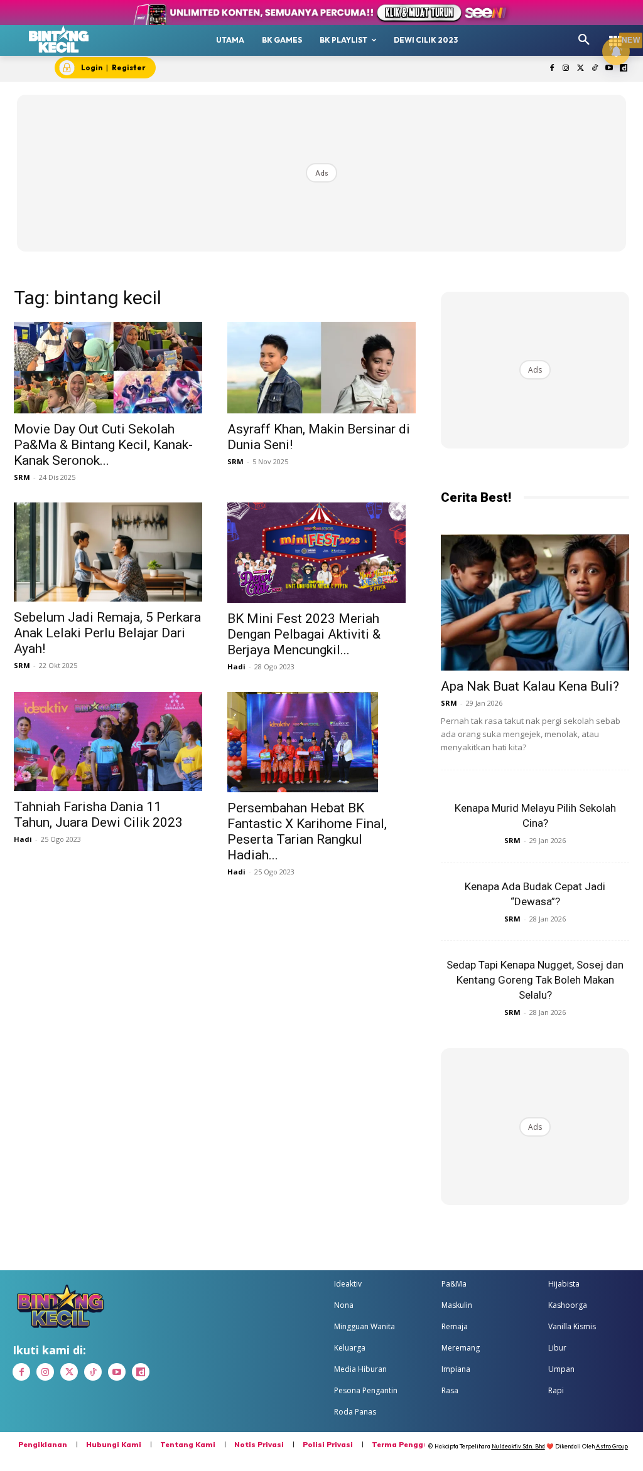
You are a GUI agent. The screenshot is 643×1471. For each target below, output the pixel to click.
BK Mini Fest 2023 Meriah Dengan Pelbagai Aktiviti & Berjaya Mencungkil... (304, 634)
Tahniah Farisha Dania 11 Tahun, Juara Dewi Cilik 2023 (98, 814)
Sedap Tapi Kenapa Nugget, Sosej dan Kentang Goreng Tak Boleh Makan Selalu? (535, 980)
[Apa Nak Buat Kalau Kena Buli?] (535, 602)
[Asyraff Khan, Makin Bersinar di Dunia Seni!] (321, 368)
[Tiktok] (595, 68)
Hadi (236, 666)
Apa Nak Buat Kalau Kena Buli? (530, 686)
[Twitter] (580, 68)
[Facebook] (551, 68)
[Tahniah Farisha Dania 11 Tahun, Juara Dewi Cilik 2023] (108, 741)
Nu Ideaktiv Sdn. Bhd (518, 1446)
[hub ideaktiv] (615, 35)
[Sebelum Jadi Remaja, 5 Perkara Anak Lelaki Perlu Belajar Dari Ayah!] (108, 551)
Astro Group (612, 1446)
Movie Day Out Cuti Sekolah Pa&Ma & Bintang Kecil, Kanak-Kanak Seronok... (103, 445)
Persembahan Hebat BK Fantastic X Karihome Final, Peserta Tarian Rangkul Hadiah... (307, 831)
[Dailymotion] (623, 68)
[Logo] (59, 39)
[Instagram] (566, 68)
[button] (584, 40)
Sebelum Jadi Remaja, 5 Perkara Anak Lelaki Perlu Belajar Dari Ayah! (107, 633)
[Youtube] (609, 68)
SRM (22, 477)
